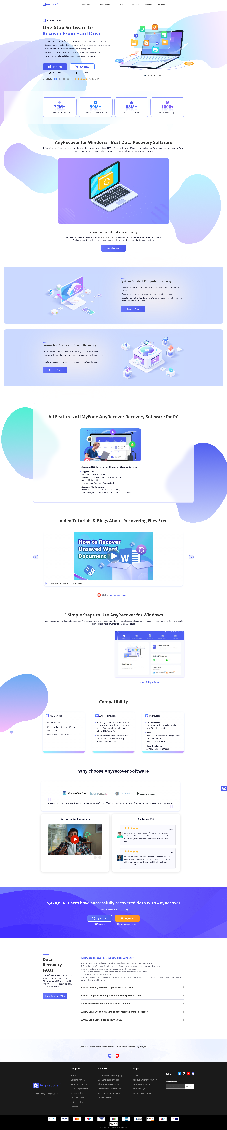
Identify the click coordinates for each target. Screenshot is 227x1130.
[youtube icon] (117, 1056)
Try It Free (57, 66)
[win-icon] (55, 79)
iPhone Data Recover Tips (109, 1084)
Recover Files (54, 370)
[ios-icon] (64, 79)
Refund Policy (77, 1102)
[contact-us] (224, 788)
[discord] (193, 1073)
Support (148, 4)
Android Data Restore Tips (109, 1088)
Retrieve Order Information (145, 1080)
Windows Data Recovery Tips (110, 1075)
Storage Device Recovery (109, 1093)
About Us (75, 1075)
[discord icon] (109, 1056)
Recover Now (133, 308)
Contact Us (137, 1075)
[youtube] (188, 1073)
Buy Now (84, 66)
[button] (75, 793)
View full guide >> (149, 682)
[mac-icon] (60, 79)
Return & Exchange (141, 1084)
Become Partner (78, 1080)
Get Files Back (113, 248)
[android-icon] (68, 79)
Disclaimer (75, 1106)
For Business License (142, 1093)
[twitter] (184, 1073)
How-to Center (104, 1097)
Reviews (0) (94, 79)
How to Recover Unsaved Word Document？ (66, 583)
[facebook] (179, 1073)
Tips (121, 4)
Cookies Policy (77, 1097)
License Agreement (79, 1088)
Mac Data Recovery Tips (108, 1080)
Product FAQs (139, 1088)
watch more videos (117, 595)
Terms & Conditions (79, 1084)
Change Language (48, 1093)
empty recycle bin (109, 237)
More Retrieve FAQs (55, 996)
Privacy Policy (77, 1093)
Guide (134, 4)
